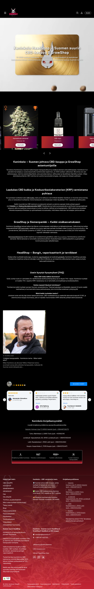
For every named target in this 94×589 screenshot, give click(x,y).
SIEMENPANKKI (8, 488)
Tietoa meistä (7, 505)
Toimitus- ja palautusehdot (12, 500)
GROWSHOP (7, 491)
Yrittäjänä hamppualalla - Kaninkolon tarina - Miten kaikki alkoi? (22, 359)
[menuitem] (17, 483)
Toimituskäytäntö (9, 519)
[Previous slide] (4, 399)
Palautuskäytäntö (9, 514)
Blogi (4, 508)
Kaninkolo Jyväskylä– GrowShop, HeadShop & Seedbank (30, 383)
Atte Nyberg (17, 406)
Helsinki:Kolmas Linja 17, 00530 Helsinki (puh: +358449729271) (76, 485)
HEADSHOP (7, 486)
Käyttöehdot (7, 516)
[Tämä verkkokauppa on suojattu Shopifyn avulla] (6, 578)
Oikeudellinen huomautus (11, 525)
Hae (4, 494)
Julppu (69, 406)
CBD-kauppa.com (39, 549)
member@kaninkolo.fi (42, 534)
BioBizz (82, 228)
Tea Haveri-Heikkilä (47, 406)
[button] (77, 13)
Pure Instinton (62, 237)
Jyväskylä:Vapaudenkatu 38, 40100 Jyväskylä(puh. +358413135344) (78, 499)
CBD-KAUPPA (8, 483)
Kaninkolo (11, 584)
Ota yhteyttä (7, 497)
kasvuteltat (39, 228)
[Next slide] (89, 399)
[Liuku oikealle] (50, 153)
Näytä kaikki (20, 145)
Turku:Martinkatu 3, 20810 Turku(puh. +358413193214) (75, 492)
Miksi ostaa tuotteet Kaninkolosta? (14, 502)
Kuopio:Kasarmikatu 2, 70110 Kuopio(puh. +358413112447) (75, 513)
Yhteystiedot (7, 522)
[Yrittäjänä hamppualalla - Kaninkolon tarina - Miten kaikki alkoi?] (24, 332)
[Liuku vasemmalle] (44, 153)
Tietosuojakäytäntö (9, 511)
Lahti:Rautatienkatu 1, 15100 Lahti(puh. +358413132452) (75, 506)
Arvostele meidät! (78, 384)
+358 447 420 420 (41, 537)
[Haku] (77, 13)
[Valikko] (5, 13)
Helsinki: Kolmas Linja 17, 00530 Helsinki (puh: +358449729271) (47, 429)
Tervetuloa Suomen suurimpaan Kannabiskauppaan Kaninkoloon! (47, 4)
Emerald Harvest (72, 228)
